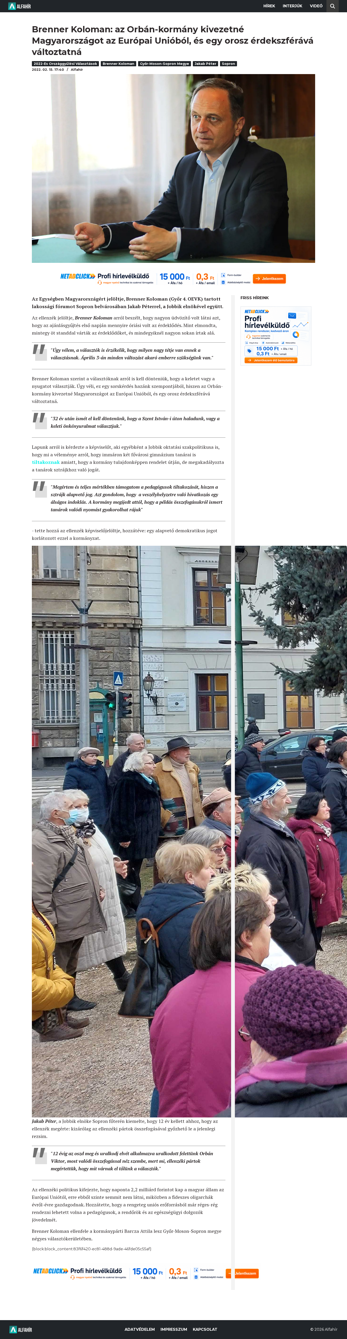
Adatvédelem (140, 1329)
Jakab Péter (205, 64)
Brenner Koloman (118, 64)
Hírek (269, 6)
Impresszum (174, 1329)
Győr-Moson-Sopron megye (164, 64)
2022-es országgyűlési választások (65, 64)
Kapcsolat (205, 1329)
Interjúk (292, 6)
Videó (316, 6)
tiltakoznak (46, 462)
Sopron (228, 64)
